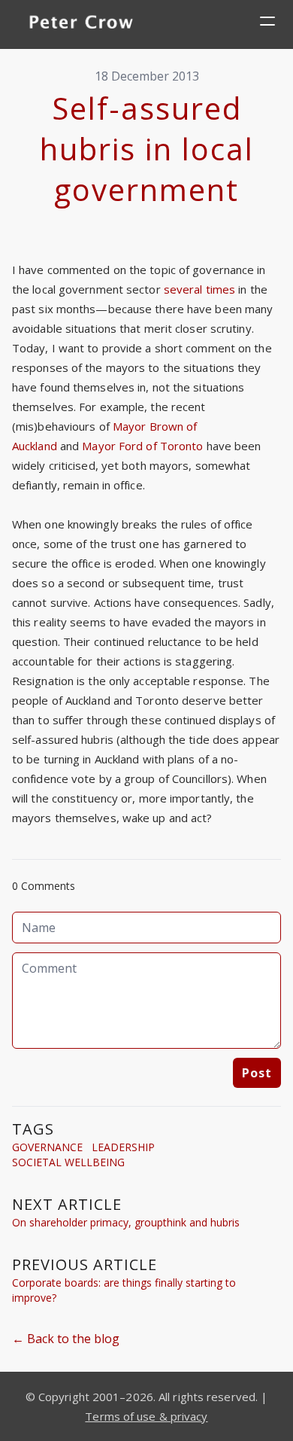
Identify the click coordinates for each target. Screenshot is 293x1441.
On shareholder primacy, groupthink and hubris (126, 1222)
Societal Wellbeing (68, 1162)
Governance (47, 1147)
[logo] (81, 24)
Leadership (123, 1147)
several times (199, 289)
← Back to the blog (65, 1338)
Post (257, 1073)
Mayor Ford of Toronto (142, 445)
